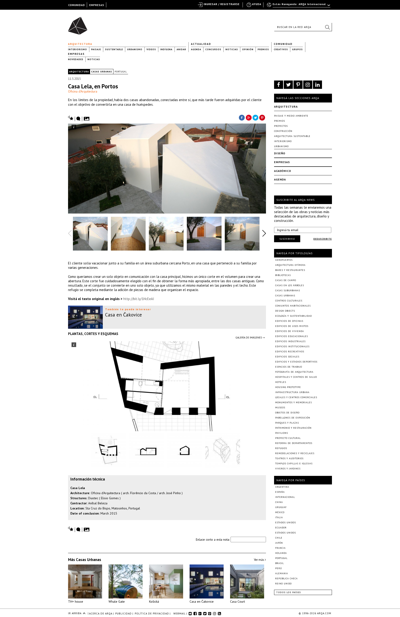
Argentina (282, 486)
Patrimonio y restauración (293, 427)
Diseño (279, 153)
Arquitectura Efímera (290, 265)
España (280, 491)
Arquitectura (80, 44)
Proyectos (281, 125)
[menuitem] (299, 6)
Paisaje (96, 49)
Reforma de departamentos (293, 443)
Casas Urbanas (101, 71)
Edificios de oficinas (289, 320)
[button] (327, 27)
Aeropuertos (284, 259)
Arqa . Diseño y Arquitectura (79, 23)
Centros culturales (288, 300)
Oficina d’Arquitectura (82, 91)
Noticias (231, 49)
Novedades (75, 59)
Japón (279, 542)
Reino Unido (283, 583)
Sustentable (114, 49)
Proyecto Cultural (288, 438)
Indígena (166, 49)
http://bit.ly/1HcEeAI (138, 299)
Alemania (281, 573)
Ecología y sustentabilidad (293, 315)
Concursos (213, 49)
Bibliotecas (283, 275)
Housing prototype (288, 387)
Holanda (281, 553)
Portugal (121, 71)
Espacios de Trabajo (288, 366)
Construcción (283, 131)
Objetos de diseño (287, 412)
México (279, 512)
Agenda (196, 49)
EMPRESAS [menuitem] (96, 5)
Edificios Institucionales (292, 346)
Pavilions (281, 432)
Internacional (285, 497)
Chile (278, 537)
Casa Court (237, 601)
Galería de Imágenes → (250, 337)
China (279, 502)
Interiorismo (77, 49)
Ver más (259, 560)
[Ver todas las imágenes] (87, 117)
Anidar (181, 49)
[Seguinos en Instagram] (307, 85)
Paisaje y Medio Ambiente (291, 115)
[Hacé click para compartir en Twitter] (255, 117)
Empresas (76, 54)
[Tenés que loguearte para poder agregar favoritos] (71, 118)
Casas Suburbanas (287, 290)
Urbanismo (134, 49)
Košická (154, 601)
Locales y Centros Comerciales (296, 397)
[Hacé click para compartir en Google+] (248, 117)
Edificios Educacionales (291, 336)
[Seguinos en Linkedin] (317, 85)
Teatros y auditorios (289, 458)
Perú (278, 568)
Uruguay (281, 507)
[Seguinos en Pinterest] (298, 85)
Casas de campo (285, 280)
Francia (280, 547)
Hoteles (280, 382)
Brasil (279, 563)
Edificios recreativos (289, 351)
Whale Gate (117, 601)
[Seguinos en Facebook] (278, 85)
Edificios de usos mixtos (291, 326)
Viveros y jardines (287, 468)
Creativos (281, 49)
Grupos (297, 49)
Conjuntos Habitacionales (293, 305)
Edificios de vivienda (289, 331)
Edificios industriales (290, 341)
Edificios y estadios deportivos (296, 361)
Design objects (285, 310)
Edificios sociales (287, 356)
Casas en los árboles (289, 285)
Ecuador (281, 527)
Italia (279, 517)
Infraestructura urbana (292, 392)
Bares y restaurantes (290, 270)
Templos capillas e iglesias (293, 463)
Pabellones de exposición (292, 417)
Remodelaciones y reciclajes (294, 453)
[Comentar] (78, 119)
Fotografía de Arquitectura (294, 371)
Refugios (281, 448)
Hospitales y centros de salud (296, 376)
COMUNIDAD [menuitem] (76, 5)
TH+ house (75, 601)
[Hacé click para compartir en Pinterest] (262, 117)
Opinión (247, 49)
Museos (280, 407)
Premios (263, 49)
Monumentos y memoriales (293, 402)
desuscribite (322, 238)
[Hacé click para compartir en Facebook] (241, 117)
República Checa (286, 578)
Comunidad (283, 44)
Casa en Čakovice (202, 601)
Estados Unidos (285, 522)
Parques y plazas (287, 422)
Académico (282, 171)
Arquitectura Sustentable (292, 136)
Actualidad (201, 44)
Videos (151, 49)
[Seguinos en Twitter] (288, 85)
